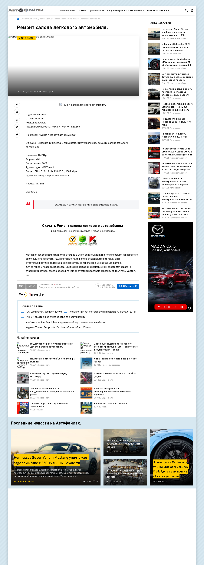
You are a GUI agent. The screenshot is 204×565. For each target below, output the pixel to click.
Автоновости (67, 10)
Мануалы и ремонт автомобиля (124, 10)
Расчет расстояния (158, 10)
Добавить (108, 286)
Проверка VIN (96, 10)
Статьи (82, 10)
